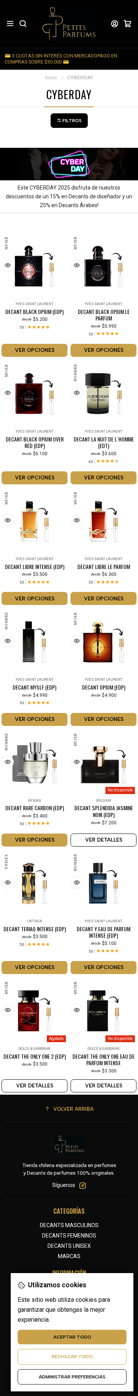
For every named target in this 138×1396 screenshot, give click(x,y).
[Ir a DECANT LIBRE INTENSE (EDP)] (34, 521)
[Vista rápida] (8, 265)
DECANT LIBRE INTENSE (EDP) (34, 566)
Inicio (51, 77)
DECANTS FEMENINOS (69, 1236)
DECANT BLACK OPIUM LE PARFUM (104, 315)
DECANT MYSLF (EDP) (34, 687)
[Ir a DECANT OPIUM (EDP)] (103, 642)
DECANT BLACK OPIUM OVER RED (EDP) (35, 442)
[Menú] (10, 24)
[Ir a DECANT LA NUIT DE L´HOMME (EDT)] (103, 394)
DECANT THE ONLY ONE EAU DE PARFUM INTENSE (103, 1060)
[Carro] (127, 24)
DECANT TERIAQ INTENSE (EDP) (34, 929)
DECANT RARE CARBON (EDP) (34, 808)
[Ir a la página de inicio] (69, 24)
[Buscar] (22, 24)
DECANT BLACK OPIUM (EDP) (34, 311)
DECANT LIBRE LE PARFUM (103, 566)
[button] (69, 120)
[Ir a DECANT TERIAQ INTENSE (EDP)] (34, 883)
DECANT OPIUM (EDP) (103, 687)
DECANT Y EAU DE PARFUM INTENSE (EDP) (103, 932)
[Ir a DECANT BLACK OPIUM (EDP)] (34, 266)
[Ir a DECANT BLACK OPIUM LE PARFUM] (103, 266)
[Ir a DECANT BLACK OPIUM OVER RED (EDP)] (34, 394)
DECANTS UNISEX (69, 1246)
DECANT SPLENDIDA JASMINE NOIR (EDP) (103, 811)
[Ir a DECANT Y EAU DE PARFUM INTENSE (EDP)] (103, 883)
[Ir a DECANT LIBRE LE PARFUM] (103, 521)
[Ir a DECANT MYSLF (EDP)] (34, 642)
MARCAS (69, 1256)
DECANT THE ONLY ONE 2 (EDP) (34, 1056)
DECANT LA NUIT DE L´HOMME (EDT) (104, 442)
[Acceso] (114, 24)
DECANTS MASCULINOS (69, 1225)
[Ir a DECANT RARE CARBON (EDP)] (34, 763)
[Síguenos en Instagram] (82, 1185)
